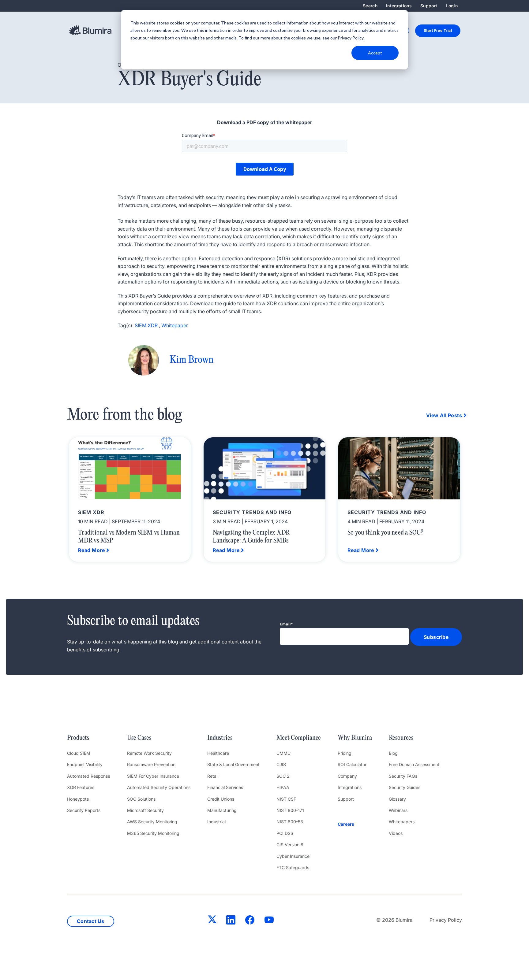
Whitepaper (174, 325)
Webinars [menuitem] (398, 810)
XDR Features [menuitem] (80, 787)
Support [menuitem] (428, 5)
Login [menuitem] (452, 5)
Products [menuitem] (78, 738)
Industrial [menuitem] (216, 821)
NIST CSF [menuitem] (286, 799)
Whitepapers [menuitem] (402, 821)
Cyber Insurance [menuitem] (293, 856)
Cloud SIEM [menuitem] (78, 753)
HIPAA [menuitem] (282, 787)
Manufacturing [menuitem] (222, 810)
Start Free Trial (438, 30)
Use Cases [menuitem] (139, 738)
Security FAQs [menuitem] (403, 776)
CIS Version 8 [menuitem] (289, 844)
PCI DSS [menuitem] (284, 833)
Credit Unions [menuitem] (220, 799)
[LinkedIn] (230, 921)
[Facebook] (249, 921)
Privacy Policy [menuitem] (446, 920)
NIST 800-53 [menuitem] (289, 821)
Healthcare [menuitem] (218, 753)
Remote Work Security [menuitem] (149, 753)
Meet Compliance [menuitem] (298, 738)
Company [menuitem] (347, 776)
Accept (375, 52)
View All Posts (444, 415)
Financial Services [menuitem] (225, 787)
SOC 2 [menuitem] (283, 776)
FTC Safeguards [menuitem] (292, 867)
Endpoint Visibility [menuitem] (85, 764)
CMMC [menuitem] (283, 753)
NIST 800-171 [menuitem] (290, 810)
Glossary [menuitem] (397, 799)
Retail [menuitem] (212, 776)
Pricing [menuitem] (344, 753)
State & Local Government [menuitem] (233, 764)
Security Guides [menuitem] (404, 787)
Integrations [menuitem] (399, 5)
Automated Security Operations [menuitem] (158, 787)
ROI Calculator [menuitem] (352, 764)
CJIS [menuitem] (281, 764)
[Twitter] (212, 920)
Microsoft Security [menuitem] (145, 810)
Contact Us (90, 921)
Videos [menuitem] (396, 833)
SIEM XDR (146, 325)
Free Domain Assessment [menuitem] (414, 764)
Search (370, 5)
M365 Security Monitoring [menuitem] (153, 833)
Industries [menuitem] (219, 738)
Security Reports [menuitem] (83, 810)
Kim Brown (191, 360)
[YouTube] (269, 921)
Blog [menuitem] (393, 753)
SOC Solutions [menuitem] (141, 799)
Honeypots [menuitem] (78, 799)
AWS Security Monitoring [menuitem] (152, 821)
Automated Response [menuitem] (88, 776)
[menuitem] (355, 824)
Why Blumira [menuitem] (355, 738)
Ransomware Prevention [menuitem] (151, 764)
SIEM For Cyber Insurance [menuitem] (153, 776)
